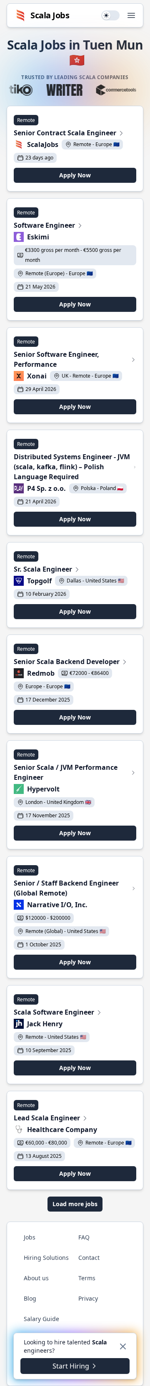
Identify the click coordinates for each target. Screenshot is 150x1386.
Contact (89, 1258)
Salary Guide (41, 1319)
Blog (30, 1298)
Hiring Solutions (46, 1258)
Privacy (88, 1298)
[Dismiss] (123, 1346)
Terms (86, 1278)
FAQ (84, 1237)
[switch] (110, 15)
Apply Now (75, 175)
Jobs (29, 1237)
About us (36, 1278)
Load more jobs (75, 1204)
